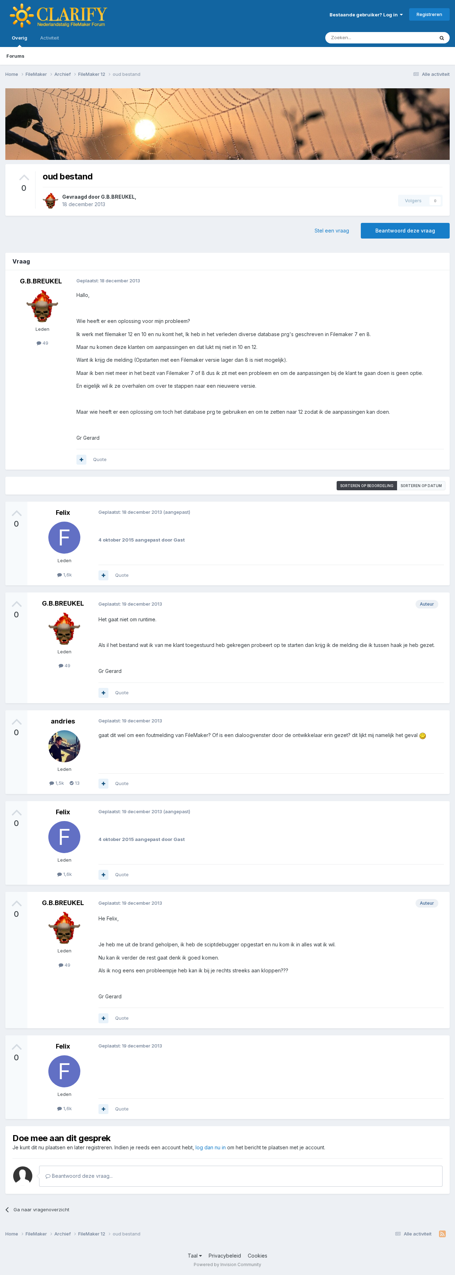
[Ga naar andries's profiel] (64, 746)
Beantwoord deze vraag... (81, 1176)
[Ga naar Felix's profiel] (64, 538)
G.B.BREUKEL (118, 197)
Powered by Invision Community (227, 1264)
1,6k (67, 575)
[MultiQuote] (81, 460)
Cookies (257, 1256)
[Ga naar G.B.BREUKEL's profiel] (50, 201)
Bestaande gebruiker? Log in (365, 14)
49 (44, 343)
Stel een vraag (332, 231)
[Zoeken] (442, 37)
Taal (193, 1256)
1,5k (59, 783)
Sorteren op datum (421, 486)
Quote (100, 459)
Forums (15, 56)
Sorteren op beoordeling (367, 486)
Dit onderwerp (409, 37)
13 (77, 783)
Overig (19, 38)
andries (63, 721)
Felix (63, 512)
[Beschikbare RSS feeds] (442, 1234)
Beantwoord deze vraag (405, 231)
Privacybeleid (225, 1256)
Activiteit (49, 38)
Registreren (429, 14)
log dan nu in (211, 1147)
